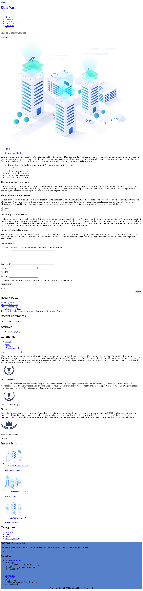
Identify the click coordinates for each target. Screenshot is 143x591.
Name (4, 268)
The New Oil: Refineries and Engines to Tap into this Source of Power (31, 311)
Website (4, 276)
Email (4, 272)
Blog (7, 28)
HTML (8, 149)
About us (9, 26)
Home (8, 17)
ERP (7, 344)
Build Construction (9, 305)
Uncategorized (12, 348)
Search (4, 288)
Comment (6, 264)
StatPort (9, 19)
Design (8, 342)
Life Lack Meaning (9, 307)
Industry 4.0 (10, 21)
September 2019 (12, 332)
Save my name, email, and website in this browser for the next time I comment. (39, 280)
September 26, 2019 (19, 466)
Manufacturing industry (11, 309)
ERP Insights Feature (10, 302)
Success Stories (12, 24)
